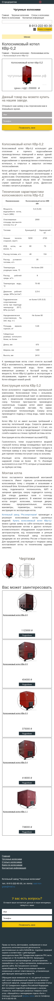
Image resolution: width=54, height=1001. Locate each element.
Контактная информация (33, 17)
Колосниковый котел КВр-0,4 (15, 762)
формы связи (28, 995)
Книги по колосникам (11, 17)
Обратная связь (9, 5)
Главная (5, 15)
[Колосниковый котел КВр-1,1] (27, 799)
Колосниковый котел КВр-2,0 (15, 615)
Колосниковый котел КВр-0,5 (15, 664)
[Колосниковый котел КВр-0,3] (27, 701)
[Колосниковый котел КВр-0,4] (27, 750)
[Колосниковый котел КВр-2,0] (27, 602)
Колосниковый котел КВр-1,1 (15, 811)
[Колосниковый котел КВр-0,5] (27, 651)
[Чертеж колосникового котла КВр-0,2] (26, 570)
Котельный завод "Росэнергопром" (19, 514)
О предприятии (9, 1)
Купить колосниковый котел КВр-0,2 (32, 520)
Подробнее (27, 635)
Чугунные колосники (27, 9)
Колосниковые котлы (40, 53)
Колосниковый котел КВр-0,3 (15, 713)
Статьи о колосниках (40, 15)
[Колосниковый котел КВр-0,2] (9, 570)
